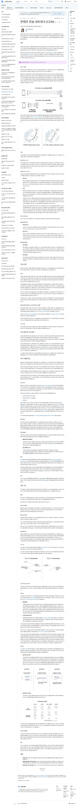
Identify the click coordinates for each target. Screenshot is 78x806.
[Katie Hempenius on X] (26, 31)
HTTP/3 (21, 649)
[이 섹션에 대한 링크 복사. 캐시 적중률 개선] (31, 358)
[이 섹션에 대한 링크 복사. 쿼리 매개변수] (27, 432)
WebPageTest (43, 385)
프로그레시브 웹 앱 (33, 7)
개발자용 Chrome (65, 789)
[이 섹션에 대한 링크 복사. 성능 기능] (27, 485)
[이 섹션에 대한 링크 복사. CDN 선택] (28, 264)
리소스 (18, 1)
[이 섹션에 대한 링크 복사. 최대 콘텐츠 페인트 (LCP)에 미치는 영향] (41, 305)
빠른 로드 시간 (9, 7)
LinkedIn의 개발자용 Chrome (72, 795)
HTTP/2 (33, 596)
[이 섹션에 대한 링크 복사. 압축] (24, 495)
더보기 (36, 1)
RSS (71, 797)
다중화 (23, 599)
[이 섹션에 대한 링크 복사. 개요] (24, 43)
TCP (28, 662)
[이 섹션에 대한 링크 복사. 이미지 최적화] (28, 731)
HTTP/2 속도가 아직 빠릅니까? (43, 631)
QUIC (40, 662)
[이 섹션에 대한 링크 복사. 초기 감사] (26, 383)
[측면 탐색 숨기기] (14, 804)
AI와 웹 (2, 7)
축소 (21, 745)
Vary (21, 459)
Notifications (49, 7)
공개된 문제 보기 (58, 791)
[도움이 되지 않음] (63, 18)
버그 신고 (58, 788)
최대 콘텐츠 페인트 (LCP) (55, 314)
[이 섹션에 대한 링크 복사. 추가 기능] (26, 324)
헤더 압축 (37, 599)
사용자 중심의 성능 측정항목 (29, 314)
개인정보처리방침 (24, 803)
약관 (18, 803)
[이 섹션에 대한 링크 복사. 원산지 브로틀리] (28, 505)
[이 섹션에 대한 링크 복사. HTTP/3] (25, 646)
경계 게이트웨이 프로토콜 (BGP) (36, 117)
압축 (39, 497)
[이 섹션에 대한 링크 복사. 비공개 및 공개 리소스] (29, 222)
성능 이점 (34, 597)
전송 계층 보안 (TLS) (45, 547)
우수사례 (65, 794)
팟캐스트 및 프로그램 (66, 796)
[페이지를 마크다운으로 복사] (59, 22)
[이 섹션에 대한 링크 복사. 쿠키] (23, 476)
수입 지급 (41, 7)
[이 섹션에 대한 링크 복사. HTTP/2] (25, 593)
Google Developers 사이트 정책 (43, 776)
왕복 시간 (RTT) (30, 54)
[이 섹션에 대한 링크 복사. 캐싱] (24, 152)
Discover (25, 1)
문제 (45, 409)
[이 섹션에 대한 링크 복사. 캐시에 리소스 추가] (29, 160)
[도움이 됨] (61, 18)
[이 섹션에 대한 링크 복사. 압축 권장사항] (27, 531)
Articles (3, 5)
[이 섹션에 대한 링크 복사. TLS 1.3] (25, 544)
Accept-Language (55, 459)
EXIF (33, 735)
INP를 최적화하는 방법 (58, 7)
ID (26, 7)
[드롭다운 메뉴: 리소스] (21, 1)
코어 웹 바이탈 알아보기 (19, 7)
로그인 (75, 1)
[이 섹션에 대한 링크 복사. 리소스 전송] (27, 67)
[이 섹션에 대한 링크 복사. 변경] (23, 457)
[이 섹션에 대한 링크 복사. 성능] (24, 274)
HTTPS (26, 547)
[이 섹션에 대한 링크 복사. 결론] (24, 754)
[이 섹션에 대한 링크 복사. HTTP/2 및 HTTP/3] (31, 584)
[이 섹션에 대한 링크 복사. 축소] (24, 742)
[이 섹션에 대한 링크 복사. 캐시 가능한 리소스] (29, 216)
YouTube (72, 792)
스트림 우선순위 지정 (30, 599)
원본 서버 (53, 52)
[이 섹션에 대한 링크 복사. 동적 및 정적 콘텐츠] (28, 242)
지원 (62, 407)
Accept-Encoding (24, 461)
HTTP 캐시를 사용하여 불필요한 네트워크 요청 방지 (44, 415)
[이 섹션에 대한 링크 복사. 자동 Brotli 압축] (28, 515)
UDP (33, 662)
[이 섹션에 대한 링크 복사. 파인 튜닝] (26, 419)
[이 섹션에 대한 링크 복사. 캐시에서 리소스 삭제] (30, 171)
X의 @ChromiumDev (73, 789)
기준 (31, 1)
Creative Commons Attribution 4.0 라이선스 (41, 775)
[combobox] (54, 1)
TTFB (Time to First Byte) (42, 311)
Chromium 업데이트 (66, 792)
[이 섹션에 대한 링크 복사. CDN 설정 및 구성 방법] (35, 332)
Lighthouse (49, 385)
